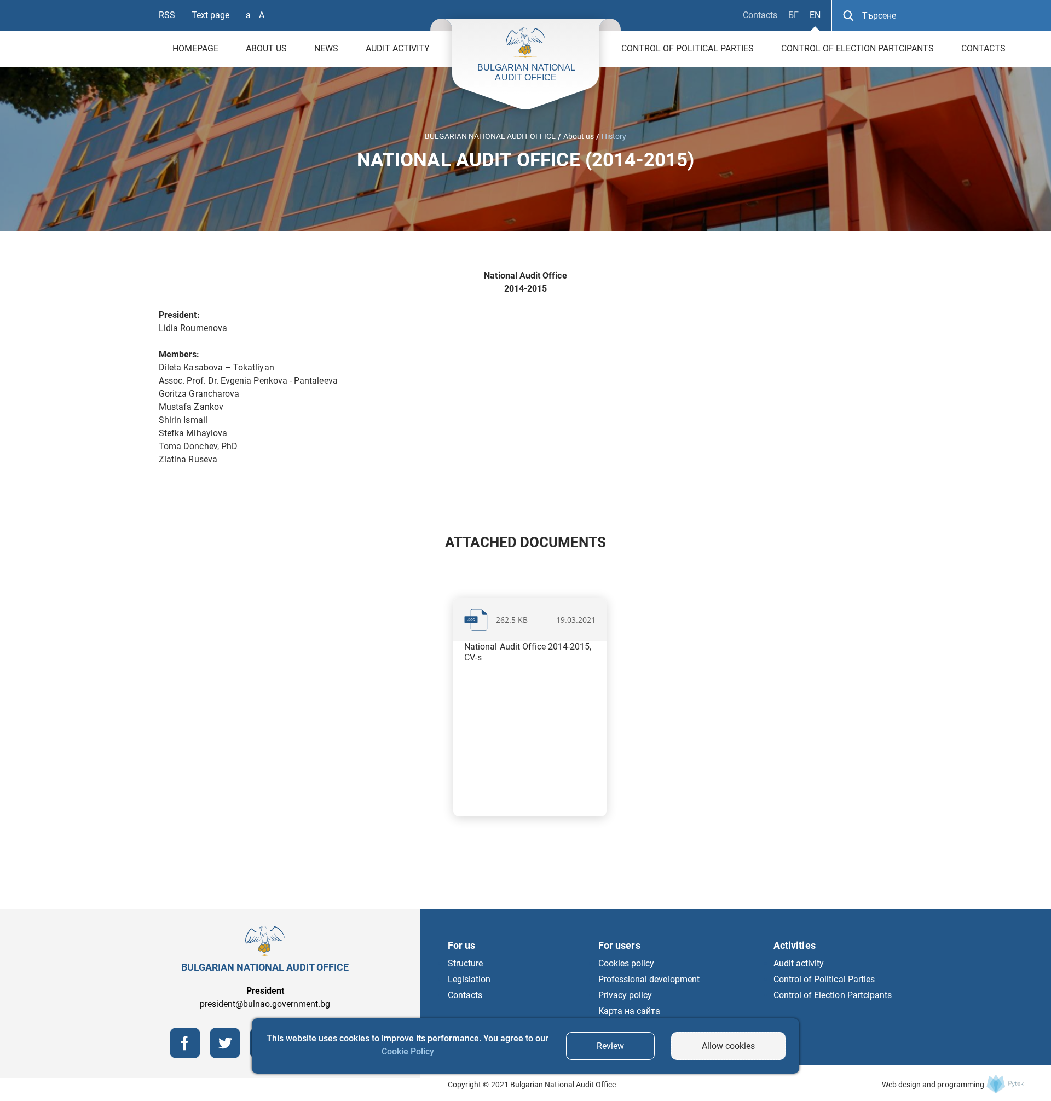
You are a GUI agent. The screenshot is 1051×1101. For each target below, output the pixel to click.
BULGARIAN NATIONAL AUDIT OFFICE (490, 136)
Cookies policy (626, 963)
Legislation (469, 979)
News (326, 48)
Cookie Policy (408, 1051)
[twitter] (225, 1055)
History (614, 136)
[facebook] (185, 1055)
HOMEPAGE (195, 48)
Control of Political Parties (687, 48)
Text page (210, 15)
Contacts (760, 15)
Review (610, 1046)
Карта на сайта (629, 1011)
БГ (793, 15)
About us (266, 48)
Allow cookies (728, 1046)
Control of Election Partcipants (857, 48)
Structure (465, 963)
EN (815, 15)
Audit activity (398, 48)
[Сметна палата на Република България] (1005, 1083)
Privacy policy (625, 995)
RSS (167, 15)
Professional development (649, 979)
